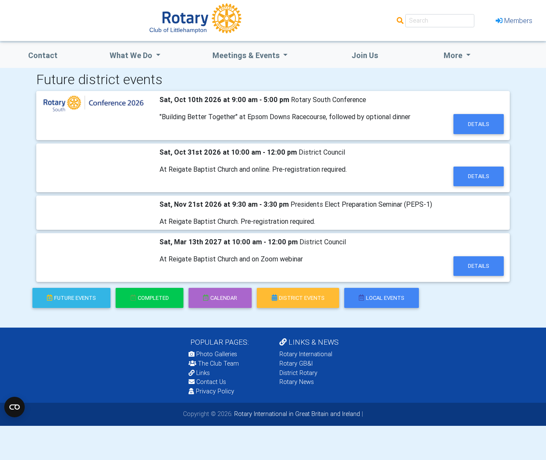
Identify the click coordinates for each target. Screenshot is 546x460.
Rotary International (305, 354)
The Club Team (218, 363)
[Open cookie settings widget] (14, 407)
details (478, 124)
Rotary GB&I (296, 363)
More (454, 55)
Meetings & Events (247, 55)
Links (203, 373)
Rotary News (296, 382)
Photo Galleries (216, 354)
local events (385, 298)
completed (153, 298)
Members (518, 20)
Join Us (364, 55)
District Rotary (298, 373)
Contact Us (210, 382)
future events (75, 298)
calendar (223, 298)
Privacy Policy (215, 391)
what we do (132, 55)
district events (302, 298)
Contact (43, 55)
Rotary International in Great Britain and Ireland (296, 414)
